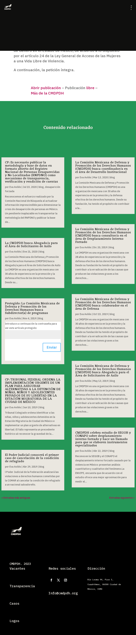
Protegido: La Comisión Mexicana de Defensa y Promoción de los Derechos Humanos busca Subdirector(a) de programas (32, 308)
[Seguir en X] (58, 580)
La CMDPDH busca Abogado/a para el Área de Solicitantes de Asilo (31, 244)
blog (41, 187)
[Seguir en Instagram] (65, 580)
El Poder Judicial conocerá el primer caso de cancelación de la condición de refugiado (32, 458)
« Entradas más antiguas (15, 497)
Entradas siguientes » (122, 497)
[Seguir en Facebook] (51, 580)
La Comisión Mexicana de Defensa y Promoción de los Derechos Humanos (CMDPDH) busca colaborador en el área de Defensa (103, 304)
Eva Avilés (15, 187)
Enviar (52, 347)
